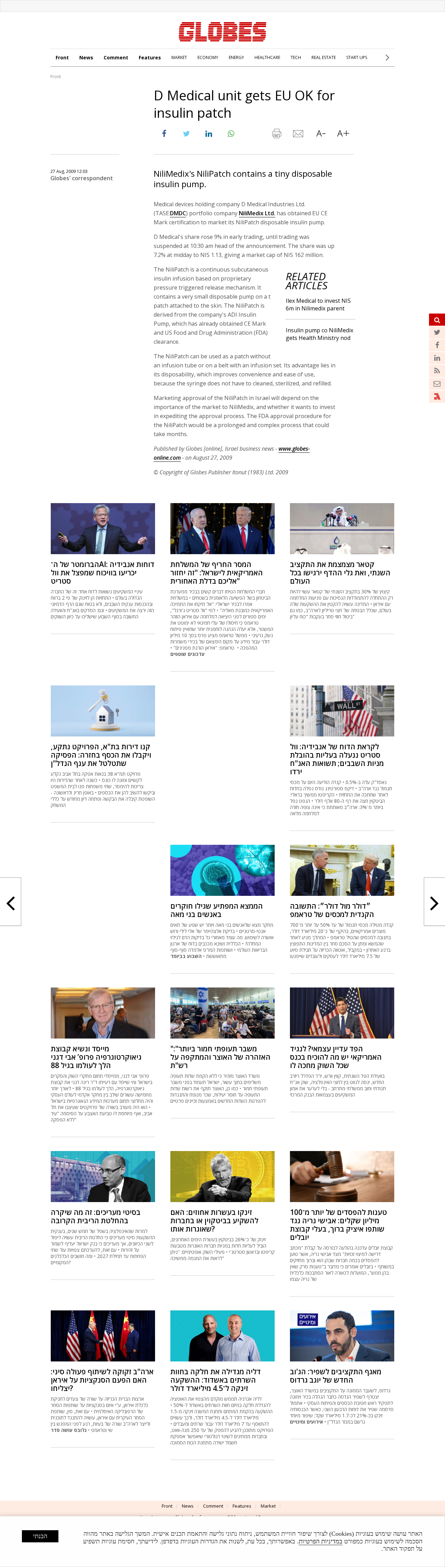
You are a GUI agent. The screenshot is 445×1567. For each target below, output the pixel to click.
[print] (276, 135)
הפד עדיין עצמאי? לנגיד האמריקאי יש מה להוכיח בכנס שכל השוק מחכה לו (336, 1057)
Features (150, 57)
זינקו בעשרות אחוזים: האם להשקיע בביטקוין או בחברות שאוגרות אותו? (214, 1220)
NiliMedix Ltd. (257, 213)
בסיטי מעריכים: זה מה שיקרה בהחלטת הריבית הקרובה (95, 1216)
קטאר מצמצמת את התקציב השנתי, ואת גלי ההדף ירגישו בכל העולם (340, 572)
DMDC (178, 213)
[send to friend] (298, 135)
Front (62, 57)
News (86, 57)
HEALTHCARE (267, 57)
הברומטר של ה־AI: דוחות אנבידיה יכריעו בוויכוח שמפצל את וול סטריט (102, 572)
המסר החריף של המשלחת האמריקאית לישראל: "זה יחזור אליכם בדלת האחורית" (216, 572)
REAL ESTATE (324, 57)
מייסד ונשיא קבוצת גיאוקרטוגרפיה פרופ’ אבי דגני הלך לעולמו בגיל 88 (96, 1057)
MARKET (179, 57)
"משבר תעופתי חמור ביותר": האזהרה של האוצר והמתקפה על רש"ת (220, 1057)
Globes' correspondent (81, 178)
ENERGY (236, 57)
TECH (296, 57)
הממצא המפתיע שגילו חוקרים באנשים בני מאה (216, 910)
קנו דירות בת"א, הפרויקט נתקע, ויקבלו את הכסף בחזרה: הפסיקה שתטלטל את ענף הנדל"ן (101, 755)
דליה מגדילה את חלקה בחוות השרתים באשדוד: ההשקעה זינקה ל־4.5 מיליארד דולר (215, 1380)
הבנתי (40, 1536)
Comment (116, 57)
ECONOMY (207, 57)
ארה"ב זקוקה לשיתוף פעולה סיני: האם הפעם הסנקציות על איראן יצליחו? (102, 1380)
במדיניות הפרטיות (320, 1541)
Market (268, 1506)
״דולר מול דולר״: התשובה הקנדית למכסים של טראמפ (332, 910)
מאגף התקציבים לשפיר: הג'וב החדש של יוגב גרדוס (335, 1376)
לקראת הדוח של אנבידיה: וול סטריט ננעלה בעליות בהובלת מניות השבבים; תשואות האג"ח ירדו (337, 759)
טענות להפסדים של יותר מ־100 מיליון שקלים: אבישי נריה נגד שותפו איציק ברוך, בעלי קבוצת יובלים (338, 1224)
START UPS (356, 57)
